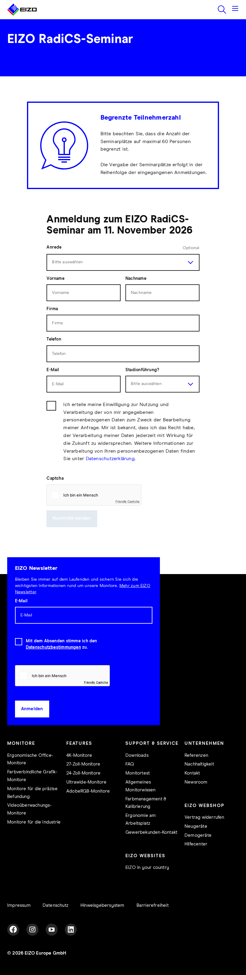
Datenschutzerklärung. (111, 458)
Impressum (19, 905)
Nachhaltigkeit (199, 764)
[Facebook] (13, 930)
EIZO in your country (147, 867)
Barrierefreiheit (152, 905)
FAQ (129, 764)
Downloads (136, 755)
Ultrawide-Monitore (86, 782)
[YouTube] (52, 930)
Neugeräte (195, 826)
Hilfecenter (195, 844)
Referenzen (196, 755)
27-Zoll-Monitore (83, 764)
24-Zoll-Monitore (83, 773)
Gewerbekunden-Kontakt (151, 832)
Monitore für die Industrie (34, 822)
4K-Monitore (79, 755)
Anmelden (32, 709)
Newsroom (196, 782)
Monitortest (137, 773)
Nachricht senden (71, 518)
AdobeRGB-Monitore (88, 791)
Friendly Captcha (128, 501)
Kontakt (192, 773)
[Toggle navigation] (235, 9)
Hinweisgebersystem (102, 905)
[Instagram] (32, 930)
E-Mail (21, 601)
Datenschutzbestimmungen (53, 647)
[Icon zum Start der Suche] (222, 9)
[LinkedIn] (71, 930)
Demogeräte (198, 835)
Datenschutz (55, 905)
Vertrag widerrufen (204, 817)
